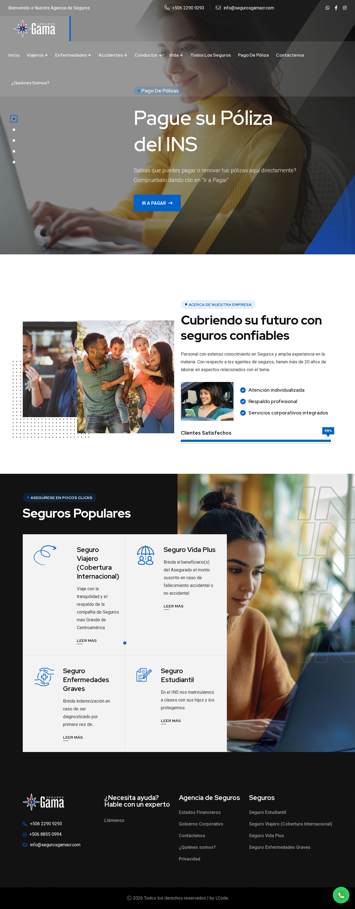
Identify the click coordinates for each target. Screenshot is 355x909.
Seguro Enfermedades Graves (86, 680)
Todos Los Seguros (210, 55)
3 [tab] (14, 141)
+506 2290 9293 (188, 8)
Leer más (87, 641)
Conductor (146, 55)
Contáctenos (290, 55)
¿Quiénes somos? (30, 83)
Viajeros (35, 55)
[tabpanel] (177, 127)
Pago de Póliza (253, 55)
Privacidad (189, 859)
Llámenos (114, 820)
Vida (174, 55)
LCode (221, 898)
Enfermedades (71, 55)
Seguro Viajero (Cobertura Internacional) (98, 563)
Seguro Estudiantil (177, 675)
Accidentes (110, 55)
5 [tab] (14, 162)
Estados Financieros (200, 812)
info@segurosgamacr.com (249, 8)
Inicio (13, 55)
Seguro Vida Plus (189, 549)
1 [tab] (14, 119)
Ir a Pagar (154, 203)
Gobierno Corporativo (201, 824)
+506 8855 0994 (45, 834)
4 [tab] (14, 151)
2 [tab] (14, 130)
